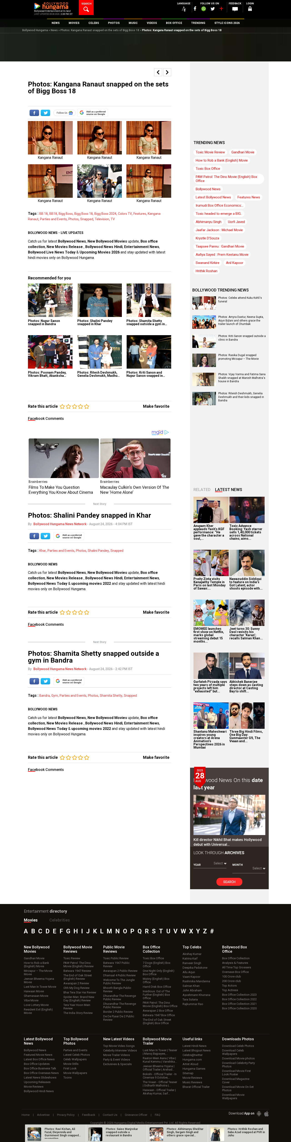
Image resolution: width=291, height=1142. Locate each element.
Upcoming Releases (37, 1082)
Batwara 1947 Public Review (116, 964)
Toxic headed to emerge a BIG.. (219, 214)
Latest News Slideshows (40, 1077)
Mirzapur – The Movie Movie (38, 972)
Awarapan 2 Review (76, 983)
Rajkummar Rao (193, 1004)
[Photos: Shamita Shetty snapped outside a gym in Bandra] (148, 300)
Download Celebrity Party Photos (238, 1064)
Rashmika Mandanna (196, 981)
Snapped (86, 219)
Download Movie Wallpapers (233, 1096)
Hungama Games (194, 1068)
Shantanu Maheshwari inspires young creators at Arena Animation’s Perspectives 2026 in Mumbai (210, 739)
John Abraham (192, 990)
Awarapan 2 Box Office (158, 1010)
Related (202, 489)
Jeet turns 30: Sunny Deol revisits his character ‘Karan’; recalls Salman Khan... (246, 633)
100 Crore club (231, 976)
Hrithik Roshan (206, 271)
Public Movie (114, 949)
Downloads (238, 1039)
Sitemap (188, 1073)
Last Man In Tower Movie (40, 986)
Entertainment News (141, 247)
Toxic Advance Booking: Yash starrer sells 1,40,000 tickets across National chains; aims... (245, 532)
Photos (73, 219)
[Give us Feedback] (235, 9)
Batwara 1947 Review (77, 970)
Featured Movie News (38, 1054)
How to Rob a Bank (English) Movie (222, 160)
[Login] (250, 9)
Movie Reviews (33, 1086)
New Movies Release (65, 247)
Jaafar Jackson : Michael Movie (219, 230)
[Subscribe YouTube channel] (221, 9)
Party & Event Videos (116, 1059)
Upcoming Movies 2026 (100, 252)
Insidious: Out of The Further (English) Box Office (156, 995)
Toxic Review (71, 958)
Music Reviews (192, 1082)
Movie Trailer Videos (116, 1055)
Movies (31, 920)
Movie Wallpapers (75, 1073)
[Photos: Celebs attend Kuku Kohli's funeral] (204, 308)
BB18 (53, 213)
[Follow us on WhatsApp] (203, 9)
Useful (192, 1039)
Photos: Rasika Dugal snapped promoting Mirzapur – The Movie (238, 357)
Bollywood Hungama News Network (59, 524)
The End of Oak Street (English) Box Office (157, 1021)
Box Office (151, 949)
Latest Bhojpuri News (197, 1050)
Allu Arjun (189, 972)
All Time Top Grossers (236, 967)
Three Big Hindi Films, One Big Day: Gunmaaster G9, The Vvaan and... (246, 736)
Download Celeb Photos (238, 1046)
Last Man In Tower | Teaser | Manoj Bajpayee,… (160, 1051)
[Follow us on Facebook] (195, 8)
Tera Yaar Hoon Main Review (76, 1006)
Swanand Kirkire (207, 263)
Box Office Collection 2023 (239, 994)
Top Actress (230, 990)
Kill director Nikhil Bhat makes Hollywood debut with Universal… (227, 842)
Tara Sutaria (190, 999)
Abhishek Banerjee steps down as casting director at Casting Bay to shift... (246, 686)
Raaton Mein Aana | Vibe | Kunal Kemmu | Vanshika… (160, 1059)
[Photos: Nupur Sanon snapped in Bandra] (50, 300)
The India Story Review (78, 1013)
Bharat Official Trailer (196, 1087)
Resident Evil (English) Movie (38, 1011)
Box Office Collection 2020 (239, 1008)
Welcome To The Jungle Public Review (119, 981)
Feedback (88, 1115)
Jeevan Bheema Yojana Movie (39, 980)
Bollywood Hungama (35, 30)
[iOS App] (266, 1114)
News (54, 30)
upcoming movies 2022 (91, 583)
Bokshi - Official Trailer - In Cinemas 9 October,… (160, 1075)
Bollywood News (72, 241)
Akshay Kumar (192, 954)
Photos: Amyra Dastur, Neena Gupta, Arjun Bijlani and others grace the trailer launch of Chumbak (241, 320)
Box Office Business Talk (40, 1068)
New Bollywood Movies (107, 241)
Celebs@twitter (193, 1055)
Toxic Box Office (208, 169)
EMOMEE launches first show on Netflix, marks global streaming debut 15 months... (208, 635)
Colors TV (125, 213)
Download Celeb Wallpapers (233, 1052)
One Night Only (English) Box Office (158, 972)
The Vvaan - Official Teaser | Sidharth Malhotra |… (160, 1083)
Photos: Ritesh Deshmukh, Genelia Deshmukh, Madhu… (98, 374)
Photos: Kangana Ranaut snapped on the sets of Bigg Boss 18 (99, 30)
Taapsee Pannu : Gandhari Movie (220, 246)
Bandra (44, 695)
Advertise (43, 1115)
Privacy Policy (66, 1115)
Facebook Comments (46, 418)
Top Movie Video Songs (119, 1046)
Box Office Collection (236, 958)
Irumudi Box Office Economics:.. (219, 205)
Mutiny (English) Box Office (156, 980)
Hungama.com (192, 1059)
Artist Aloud (190, 1064)
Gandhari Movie (242, 152)
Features (139, 213)
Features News (249, 197)
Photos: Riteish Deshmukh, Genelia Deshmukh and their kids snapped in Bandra (241, 397)
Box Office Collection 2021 (239, 1003)
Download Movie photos (238, 1058)
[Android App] (259, 1114)
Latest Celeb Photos (76, 1054)
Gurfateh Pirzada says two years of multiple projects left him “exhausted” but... (210, 686)
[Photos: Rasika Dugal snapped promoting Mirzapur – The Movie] (204, 365)
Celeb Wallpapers (75, 1059)
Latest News (228, 489)
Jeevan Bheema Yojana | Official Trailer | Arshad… (158, 1067)
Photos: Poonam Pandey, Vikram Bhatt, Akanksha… (47, 374)
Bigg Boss (66, 213)
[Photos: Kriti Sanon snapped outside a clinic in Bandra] (204, 346)
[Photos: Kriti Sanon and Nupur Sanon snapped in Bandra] (148, 352)
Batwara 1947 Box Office (159, 1015)
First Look (70, 1068)
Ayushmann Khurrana (196, 995)
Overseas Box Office (235, 972)
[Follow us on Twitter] (213, 8)
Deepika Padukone (195, 967)
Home (26, 1115)
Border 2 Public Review (118, 1011)
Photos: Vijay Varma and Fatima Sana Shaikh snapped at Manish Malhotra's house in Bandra (242, 378)
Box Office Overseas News (41, 1073)
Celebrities (59, 920)
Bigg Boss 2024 (105, 213)
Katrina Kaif (190, 958)
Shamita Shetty (111, 695)
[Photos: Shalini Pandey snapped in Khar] (99, 300)
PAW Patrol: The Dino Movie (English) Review (78, 964)
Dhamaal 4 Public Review (119, 975)
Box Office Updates (37, 1064)
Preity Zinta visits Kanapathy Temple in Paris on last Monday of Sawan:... (209, 583)
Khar (42, 550)
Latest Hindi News (194, 1046)
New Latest (118, 1039)
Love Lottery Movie (36, 1005)
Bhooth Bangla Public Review (117, 989)
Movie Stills (70, 1064)
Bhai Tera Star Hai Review (79, 992)
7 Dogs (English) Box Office (156, 964)
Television (102, 219)
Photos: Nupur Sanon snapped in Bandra (44, 322)
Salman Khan (191, 986)
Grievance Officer (136, 1115)
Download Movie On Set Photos (238, 1088)
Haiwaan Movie (34, 991)
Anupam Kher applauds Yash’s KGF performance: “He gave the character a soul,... (208, 532)
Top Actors (229, 985)
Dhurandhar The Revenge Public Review (119, 997)
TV (113, 219)
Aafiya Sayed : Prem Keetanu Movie (222, 255)
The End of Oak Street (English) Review (77, 977)
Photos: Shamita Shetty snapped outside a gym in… (146, 322)
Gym (54, 695)
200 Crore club (231, 981)
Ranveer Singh (192, 963)
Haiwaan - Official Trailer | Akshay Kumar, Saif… (159, 1091)
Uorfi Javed (236, 222)
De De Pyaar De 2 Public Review (118, 1018)
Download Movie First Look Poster (236, 1072)
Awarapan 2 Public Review (120, 970)
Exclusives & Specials (117, 1064)
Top (192, 947)
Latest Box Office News (39, 1059)
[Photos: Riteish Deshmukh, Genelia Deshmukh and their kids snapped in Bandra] (204, 403)
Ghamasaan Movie (36, 996)
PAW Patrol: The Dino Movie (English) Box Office (226, 179)
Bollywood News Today (47, 583)
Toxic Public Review (116, 958)
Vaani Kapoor (191, 976)
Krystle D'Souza (207, 238)
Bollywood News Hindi (104, 247)
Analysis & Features (235, 963)
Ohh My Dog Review (76, 988)
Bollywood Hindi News (39, 1091)
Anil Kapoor (234, 263)
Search (229, 882)
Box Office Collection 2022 (239, 999)
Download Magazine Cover (235, 1080)
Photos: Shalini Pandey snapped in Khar (94, 322)
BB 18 (43, 213)
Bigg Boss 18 (83, 213)
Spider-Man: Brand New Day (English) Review (78, 998)
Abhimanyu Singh (208, 222)
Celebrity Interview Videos (120, 1050)
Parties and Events (53, 219)
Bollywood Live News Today (51, 252)
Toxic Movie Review (210, 152)
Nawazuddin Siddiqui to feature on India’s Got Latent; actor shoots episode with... (246, 583)
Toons (67, 1077)
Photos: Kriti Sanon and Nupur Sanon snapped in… (145, 374)
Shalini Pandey (98, 550)
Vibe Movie (31, 1000)
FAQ (157, 1115)
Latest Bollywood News (213, 197)
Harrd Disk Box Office (157, 986)
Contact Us (110, 1115)
